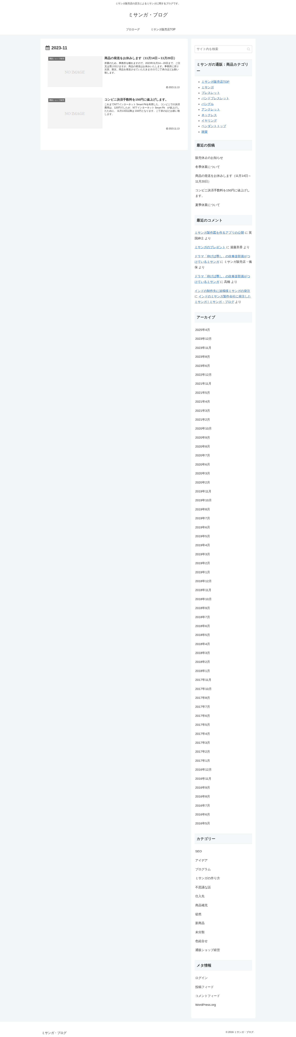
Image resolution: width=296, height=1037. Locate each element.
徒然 (198, 914)
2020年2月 (202, 482)
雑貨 (204, 131)
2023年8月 (202, 356)
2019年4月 (202, 545)
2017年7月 (202, 706)
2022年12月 (203, 374)
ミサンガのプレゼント (210, 247)
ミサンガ (207, 87)
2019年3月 (202, 554)
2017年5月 (202, 724)
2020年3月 (202, 473)
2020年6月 (202, 464)
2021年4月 (202, 401)
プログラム (203, 869)
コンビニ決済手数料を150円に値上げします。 (222, 193)
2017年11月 (203, 680)
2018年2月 (202, 662)
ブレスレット (210, 93)
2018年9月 (202, 608)
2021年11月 (203, 383)
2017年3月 (202, 742)
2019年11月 (203, 491)
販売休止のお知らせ (209, 157)
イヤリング (209, 120)
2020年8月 (202, 446)
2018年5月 (202, 635)
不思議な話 (203, 887)
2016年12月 (203, 769)
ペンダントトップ (213, 126)
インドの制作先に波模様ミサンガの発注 (222, 291)
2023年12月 (203, 338)
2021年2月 (202, 419)
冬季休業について (207, 167)
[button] (249, 49)
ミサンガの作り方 (207, 878)
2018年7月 (202, 617)
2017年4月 (202, 733)
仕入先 (200, 896)
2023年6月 (202, 365)
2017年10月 (203, 689)
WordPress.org (205, 1005)
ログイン (201, 978)
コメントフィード (207, 996)
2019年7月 (202, 518)
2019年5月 (202, 536)
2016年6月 (202, 814)
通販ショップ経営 (207, 950)
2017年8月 (202, 697)
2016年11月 (203, 778)
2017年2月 (202, 751)
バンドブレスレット (215, 98)
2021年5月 (202, 392)
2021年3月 (202, 410)
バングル (207, 104)
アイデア (201, 860)
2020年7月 (202, 455)
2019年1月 (202, 572)
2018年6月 (202, 626)
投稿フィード (204, 987)
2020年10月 (203, 428)
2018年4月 (202, 644)
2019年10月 (203, 500)
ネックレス (209, 115)
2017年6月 (202, 715)
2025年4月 (202, 330)
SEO (198, 851)
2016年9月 (202, 787)
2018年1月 (202, 671)
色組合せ (201, 941)
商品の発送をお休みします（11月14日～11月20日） (223, 178)
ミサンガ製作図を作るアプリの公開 (219, 232)
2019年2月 (202, 563)
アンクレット (210, 109)
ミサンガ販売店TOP (215, 81)
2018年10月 (203, 599)
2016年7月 (202, 805)
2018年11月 (203, 590)
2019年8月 (202, 509)
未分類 (200, 932)
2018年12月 (203, 581)
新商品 (200, 923)
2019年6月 (202, 527)
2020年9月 (202, 437)
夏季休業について (207, 205)
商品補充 (201, 905)
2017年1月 (202, 760)
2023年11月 (203, 347)
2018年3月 (202, 653)
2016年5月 (202, 823)
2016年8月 (202, 796)
